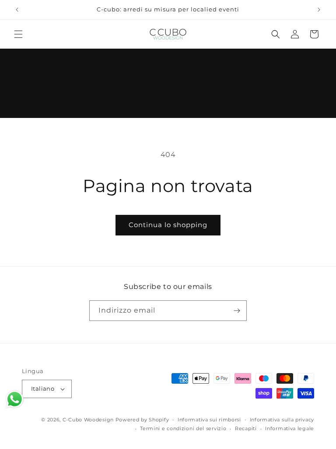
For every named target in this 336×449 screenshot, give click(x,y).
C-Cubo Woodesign (88, 420)
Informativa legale (289, 428)
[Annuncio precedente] (17, 9)
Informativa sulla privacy (282, 420)
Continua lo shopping (168, 225)
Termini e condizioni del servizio (183, 428)
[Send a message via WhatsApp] (14, 399)
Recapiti (246, 428)
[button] (18, 34)
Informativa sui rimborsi (209, 420)
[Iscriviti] (236, 310)
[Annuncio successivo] (319, 9)
